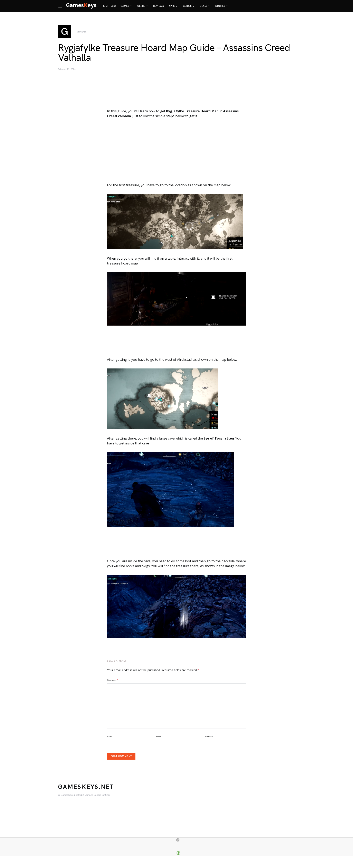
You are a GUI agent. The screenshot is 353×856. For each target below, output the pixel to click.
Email (158, 736)
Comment (112, 680)
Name (109, 736)
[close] (178, 840)
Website (209, 736)
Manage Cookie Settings (97, 795)
